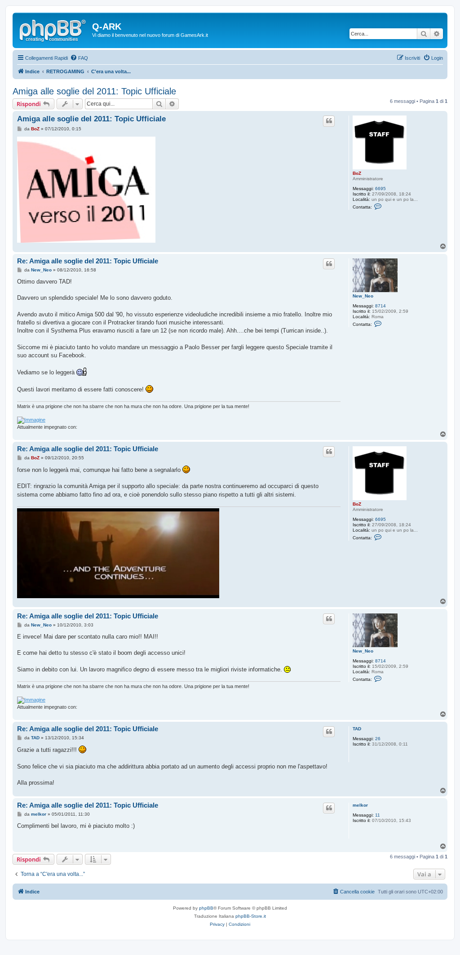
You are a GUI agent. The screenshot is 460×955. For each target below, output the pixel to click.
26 (377, 738)
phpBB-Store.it (250, 916)
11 (377, 815)
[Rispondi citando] (329, 120)
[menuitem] (79, 58)
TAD (357, 728)
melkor (360, 805)
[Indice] (53, 29)
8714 (380, 305)
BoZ (357, 173)
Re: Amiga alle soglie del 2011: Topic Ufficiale (87, 261)
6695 (380, 188)
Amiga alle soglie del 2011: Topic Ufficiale (94, 91)
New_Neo (363, 295)
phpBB (206, 908)
